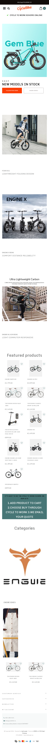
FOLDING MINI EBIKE (12, 90)
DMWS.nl (36, 731)
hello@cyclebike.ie (10, 721)
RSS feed (41, 731)
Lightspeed (24, 731)
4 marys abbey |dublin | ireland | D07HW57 (16, 724)
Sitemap (24, 733)
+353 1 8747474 (9, 718)
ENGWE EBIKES (33, 90)
